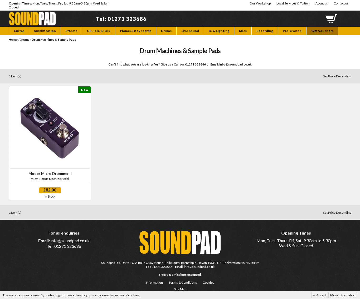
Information (154, 282)
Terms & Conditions (183, 282)
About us (321, 3)
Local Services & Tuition (293, 3)
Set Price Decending (337, 76)
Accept (321, 295)
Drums (25, 39)
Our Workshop (260, 3)
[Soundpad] (32, 14)
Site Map (180, 289)
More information (343, 295)
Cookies (208, 282)
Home (13, 39)
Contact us (341, 3)
